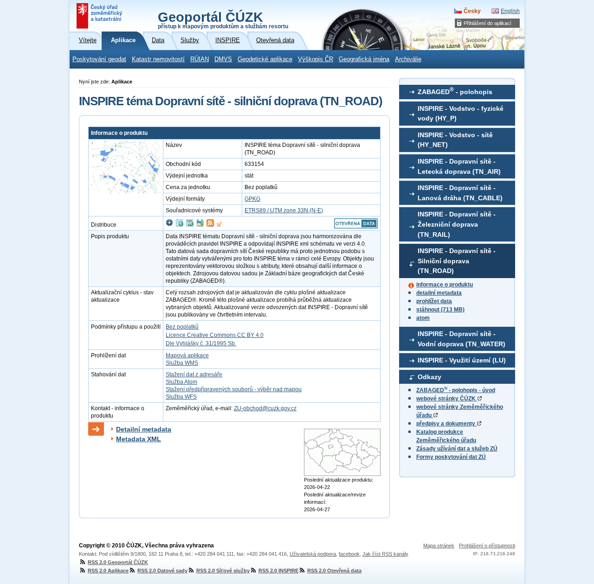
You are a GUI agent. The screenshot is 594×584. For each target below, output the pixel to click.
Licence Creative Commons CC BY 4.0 (215, 335)
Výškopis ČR (315, 59)
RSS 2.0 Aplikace (108, 570)
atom (423, 318)
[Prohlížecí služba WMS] (179, 225)
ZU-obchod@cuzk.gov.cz (265, 408)
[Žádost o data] (219, 225)
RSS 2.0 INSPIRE (278, 570)
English (510, 11)
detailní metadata (439, 293)
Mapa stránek (438, 545)
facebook (349, 554)
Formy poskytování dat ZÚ (451, 457)
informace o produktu (444, 284)
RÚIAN (199, 59)
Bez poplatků (182, 327)
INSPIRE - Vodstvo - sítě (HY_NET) (455, 140)
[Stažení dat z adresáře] (200, 225)
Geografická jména (364, 59)
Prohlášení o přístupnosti (487, 545)
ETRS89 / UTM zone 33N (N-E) (284, 210)
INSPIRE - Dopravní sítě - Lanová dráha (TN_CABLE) (460, 193)
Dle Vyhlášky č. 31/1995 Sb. (201, 343)
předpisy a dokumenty (446, 423)
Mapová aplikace (187, 355)
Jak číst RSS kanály (385, 554)
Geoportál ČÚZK (223, 19)
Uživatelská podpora (313, 554)
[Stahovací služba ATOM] (210, 225)
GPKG (252, 199)
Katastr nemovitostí (158, 59)
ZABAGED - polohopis (455, 90)
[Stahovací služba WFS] (190, 225)
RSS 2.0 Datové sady (162, 570)
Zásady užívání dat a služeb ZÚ (456, 448)
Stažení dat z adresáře (194, 374)
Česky (472, 11)
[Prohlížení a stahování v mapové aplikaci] (169, 225)
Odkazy (429, 377)
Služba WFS (181, 397)
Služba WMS (182, 363)
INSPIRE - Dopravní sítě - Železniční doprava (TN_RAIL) (457, 224)
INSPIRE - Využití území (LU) (462, 360)
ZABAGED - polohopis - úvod (455, 390)
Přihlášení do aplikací (487, 23)
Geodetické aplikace (265, 59)
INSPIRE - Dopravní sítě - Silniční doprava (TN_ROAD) (457, 260)
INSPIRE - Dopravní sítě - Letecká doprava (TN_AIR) (459, 166)
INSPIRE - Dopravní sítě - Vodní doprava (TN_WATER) (461, 339)
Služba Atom (181, 382)
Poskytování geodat (99, 59)
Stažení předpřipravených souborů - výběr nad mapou (234, 389)
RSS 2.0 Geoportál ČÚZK (118, 562)
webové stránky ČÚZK (446, 398)
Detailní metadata (143, 429)
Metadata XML (138, 439)
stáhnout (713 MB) (440, 309)
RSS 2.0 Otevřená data (334, 570)
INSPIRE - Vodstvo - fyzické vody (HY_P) (461, 113)
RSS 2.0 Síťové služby (223, 570)
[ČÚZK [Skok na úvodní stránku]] (100, 15)
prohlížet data (434, 301)
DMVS (223, 59)
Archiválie (408, 59)
